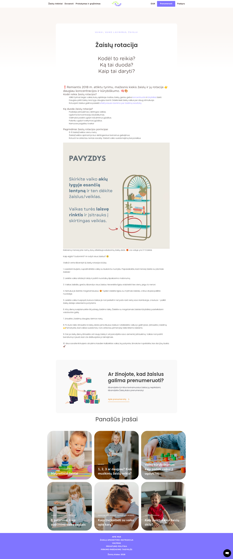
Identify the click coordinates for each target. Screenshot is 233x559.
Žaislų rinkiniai (55, 4)
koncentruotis (138, 97)
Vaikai (99, 32)
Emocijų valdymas (107, 515)
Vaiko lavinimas (116, 32)
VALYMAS (116, 543)
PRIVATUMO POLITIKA (116, 546)
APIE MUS (116, 537)
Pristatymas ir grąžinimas (88, 4)
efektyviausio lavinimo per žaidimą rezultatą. (121, 103)
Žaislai (133, 32)
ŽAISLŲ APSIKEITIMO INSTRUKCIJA (116, 540)
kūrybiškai (151, 97)
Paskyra (181, 4)
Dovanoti (69, 4)
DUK (153, 4)
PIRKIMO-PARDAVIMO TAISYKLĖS (116, 549)
